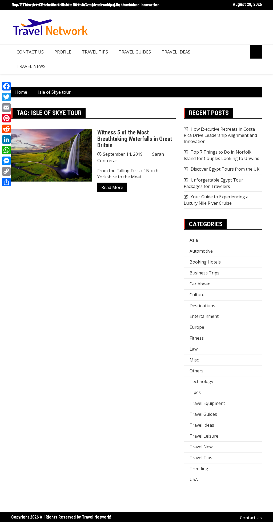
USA (194, 479)
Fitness (197, 338)
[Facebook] (6, 86)
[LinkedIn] (6, 139)
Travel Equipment (207, 403)
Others (196, 371)
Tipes (195, 392)
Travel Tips (95, 52)
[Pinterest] (6, 118)
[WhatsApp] (6, 150)
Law (194, 349)
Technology (201, 381)
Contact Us (30, 52)
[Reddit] (6, 129)
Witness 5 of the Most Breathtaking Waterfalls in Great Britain (134, 139)
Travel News (31, 66)
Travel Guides (135, 52)
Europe (197, 327)
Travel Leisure (204, 436)
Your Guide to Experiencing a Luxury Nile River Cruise (216, 200)
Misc (194, 360)
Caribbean (200, 284)
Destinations (202, 306)
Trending (199, 468)
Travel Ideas (176, 52)
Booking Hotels (205, 262)
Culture (197, 295)
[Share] (6, 182)
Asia (194, 240)
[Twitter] (6, 97)
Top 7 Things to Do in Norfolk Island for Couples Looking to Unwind (221, 155)
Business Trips (204, 273)
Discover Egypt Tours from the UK (225, 169)
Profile (62, 52)
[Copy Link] (6, 171)
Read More (112, 187)
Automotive (201, 251)
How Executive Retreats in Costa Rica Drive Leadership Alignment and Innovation (85, 4)
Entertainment (204, 316)
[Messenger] (6, 160)
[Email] (6, 107)
